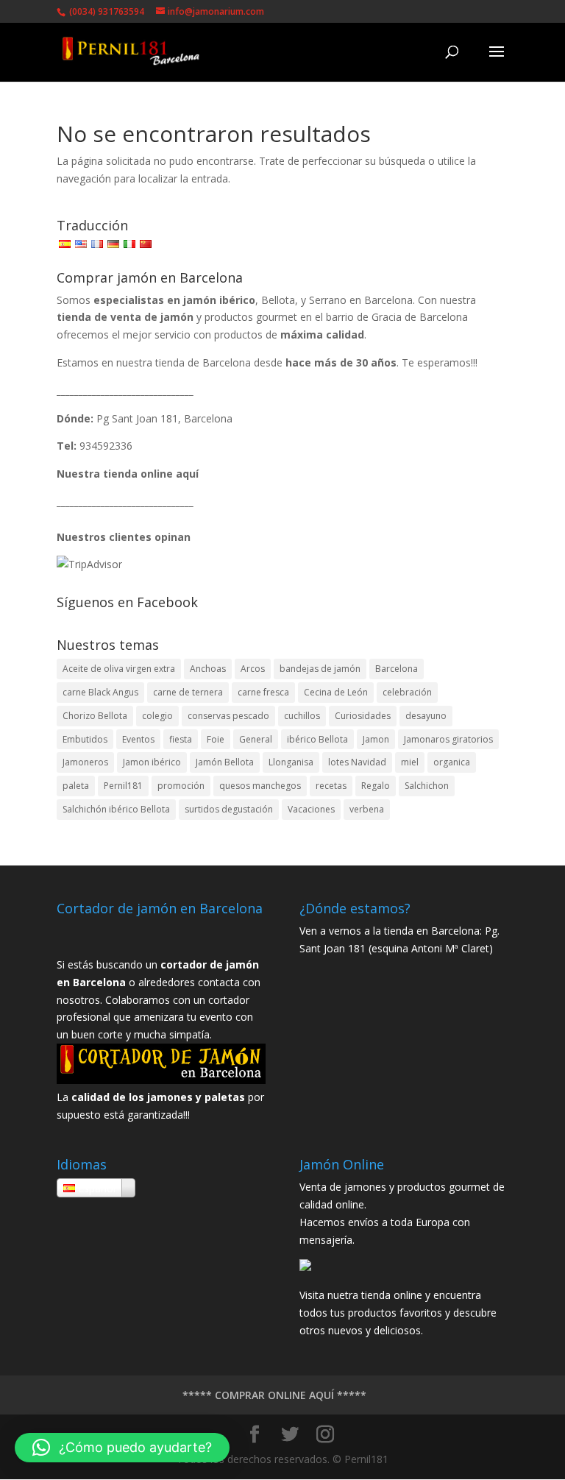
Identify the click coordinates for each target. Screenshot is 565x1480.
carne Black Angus (100, 692)
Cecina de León (336, 692)
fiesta (180, 739)
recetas (331, 785)
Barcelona (396, 668)
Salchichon (427, 785)
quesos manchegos (260, 785)
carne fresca (263, 692)
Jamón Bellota (225, 762)
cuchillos (302, 715)
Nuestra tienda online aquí (128, 474)
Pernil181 (123, 785)
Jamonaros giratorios (448, 739)
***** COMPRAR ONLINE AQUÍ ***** (274, 1395)
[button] (122, 1447)
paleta (76, 785)
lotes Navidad (357, 762)
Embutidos (85, 739)
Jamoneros (85, 762)
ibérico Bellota (317, 739)
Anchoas (208, 668)
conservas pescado (228, 715)
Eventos (138, 739)
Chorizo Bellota (95, 715)
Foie (215, 739)
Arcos (253, 668)
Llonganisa (291, 762)
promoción (181, 785)
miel (410, 762)
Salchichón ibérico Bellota (116, 809)
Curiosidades (363, 715)
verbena (366, 809)
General (255, 739)
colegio (157, 715)
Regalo (375, 785)
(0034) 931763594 (105, 11)
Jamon (376, 739)
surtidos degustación (229, 809)
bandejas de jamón (320, 668)
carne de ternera (188, 692)
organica (451, 762)
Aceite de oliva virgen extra (119, 668)
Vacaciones (311, 809)
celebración (407, 692)
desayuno (426, 715)
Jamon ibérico (152, 762)
